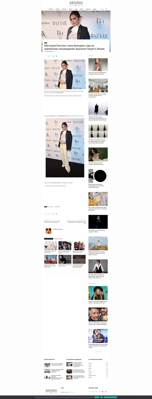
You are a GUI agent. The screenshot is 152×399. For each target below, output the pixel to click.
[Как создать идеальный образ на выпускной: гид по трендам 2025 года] (98, 199)
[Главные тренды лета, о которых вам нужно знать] (98, 154)
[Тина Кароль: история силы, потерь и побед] (98, 222)
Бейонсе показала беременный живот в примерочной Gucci (97, 302)
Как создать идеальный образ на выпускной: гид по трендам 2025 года (97, 209)
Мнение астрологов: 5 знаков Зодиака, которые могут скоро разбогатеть (52, 222)
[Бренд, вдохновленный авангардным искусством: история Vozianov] (98, 176)
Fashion (57, 9)
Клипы (81, 9)
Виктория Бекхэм (57, 206)
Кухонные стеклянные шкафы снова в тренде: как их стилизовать (97, 95)
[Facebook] (89, 392)
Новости (51, 9)
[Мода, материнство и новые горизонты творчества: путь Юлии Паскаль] (98, 243)
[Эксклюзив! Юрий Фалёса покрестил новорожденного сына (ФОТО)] (69, 377)
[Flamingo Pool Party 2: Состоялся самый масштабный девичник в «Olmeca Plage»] (69, 364)
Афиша (94, 9)
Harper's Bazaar (50, 206)
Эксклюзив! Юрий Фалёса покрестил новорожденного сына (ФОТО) (79, 377)
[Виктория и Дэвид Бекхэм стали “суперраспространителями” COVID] (64, 245)
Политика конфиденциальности (110, 397)
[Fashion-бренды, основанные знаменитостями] (50, 245)
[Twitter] (102, 392)
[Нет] (150, 397)
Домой (45, 41)
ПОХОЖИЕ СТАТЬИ (48, 238)
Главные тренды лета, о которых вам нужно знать (96, 163)
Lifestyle (88, 9)
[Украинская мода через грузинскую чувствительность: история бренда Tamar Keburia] (98, 108)
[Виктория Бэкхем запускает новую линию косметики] (64, 259)
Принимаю (97, 397)
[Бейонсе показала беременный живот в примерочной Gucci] (98, 293)
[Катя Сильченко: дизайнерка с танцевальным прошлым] (98, 64)
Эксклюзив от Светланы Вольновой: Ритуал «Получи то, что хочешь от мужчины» (79, 371)
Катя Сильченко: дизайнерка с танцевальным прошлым (97, 73)
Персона (64, 9)
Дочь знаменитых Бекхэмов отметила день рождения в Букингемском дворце (78, 266)
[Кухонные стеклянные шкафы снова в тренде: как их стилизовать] (98, 86)
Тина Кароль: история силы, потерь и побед (96, 231)
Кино (76, 9)
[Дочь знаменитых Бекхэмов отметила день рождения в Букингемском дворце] (79, 259)
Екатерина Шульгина (49, 51)
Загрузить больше (97, 351)
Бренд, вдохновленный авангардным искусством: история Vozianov (96, 186)
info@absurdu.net (72, 392)
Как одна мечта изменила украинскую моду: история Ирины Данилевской (96, 276)
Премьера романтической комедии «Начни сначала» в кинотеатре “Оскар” (99, 346)
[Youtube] (105, 392)
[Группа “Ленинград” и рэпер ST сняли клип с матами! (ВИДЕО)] (98, 314)
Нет (101, 397)
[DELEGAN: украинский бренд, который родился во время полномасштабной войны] (98, 131)
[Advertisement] (65, 106)
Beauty (70, 9)
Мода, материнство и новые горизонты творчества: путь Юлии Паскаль (96, 253)
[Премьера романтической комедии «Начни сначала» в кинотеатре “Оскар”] (98, 336)
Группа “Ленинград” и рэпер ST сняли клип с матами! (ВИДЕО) (97, 323)
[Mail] (96, 392)
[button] (106, 9)
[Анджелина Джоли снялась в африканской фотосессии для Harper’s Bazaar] (50, 259)
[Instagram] (93, 392)
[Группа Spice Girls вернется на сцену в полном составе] (79, 245)
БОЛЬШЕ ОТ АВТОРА (58, 238)
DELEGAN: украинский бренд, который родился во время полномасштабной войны (97, 141)
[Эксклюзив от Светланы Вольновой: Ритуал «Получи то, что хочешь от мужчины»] (69, 371)
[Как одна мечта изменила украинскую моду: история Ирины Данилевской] (98, 266)
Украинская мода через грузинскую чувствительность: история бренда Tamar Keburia (97, 118)
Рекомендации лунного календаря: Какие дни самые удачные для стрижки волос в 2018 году (76, 222)
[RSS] (99, 392)
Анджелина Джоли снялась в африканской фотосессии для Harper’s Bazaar (50, 266)
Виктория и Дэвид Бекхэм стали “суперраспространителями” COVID (64, 252)
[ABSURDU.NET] (76, 4)
